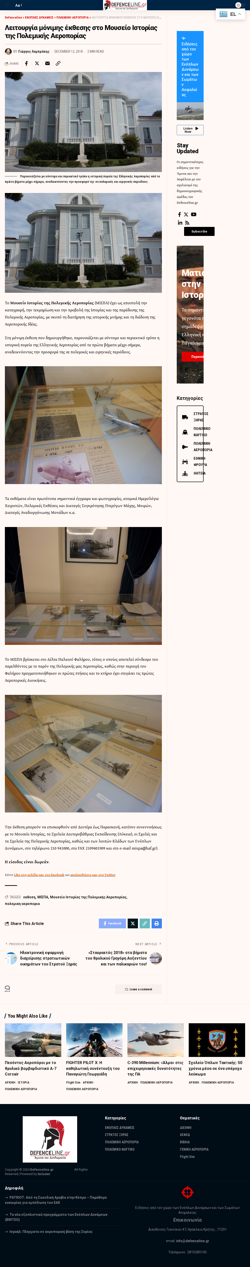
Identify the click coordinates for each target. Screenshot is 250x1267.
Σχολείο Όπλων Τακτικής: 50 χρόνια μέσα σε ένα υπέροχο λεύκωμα (215, 1068)
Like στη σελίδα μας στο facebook (39, 874)
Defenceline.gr (42, 1169)
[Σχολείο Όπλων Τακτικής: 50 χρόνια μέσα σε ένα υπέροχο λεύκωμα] (217, 1040)
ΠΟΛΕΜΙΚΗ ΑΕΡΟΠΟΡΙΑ (21, 1089)
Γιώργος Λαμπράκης (34, 51)
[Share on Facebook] (26, 63)
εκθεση (29, 897)
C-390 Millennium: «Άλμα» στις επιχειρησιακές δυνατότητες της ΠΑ (155, 1068)
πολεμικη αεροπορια (22, 904)
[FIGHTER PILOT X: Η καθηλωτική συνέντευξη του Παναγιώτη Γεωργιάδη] (94, 1040)
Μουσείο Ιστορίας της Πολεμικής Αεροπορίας (88, 897)
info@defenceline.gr (192, 1241)
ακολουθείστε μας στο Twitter (92, 874)
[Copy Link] (58, 63)
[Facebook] (179, 214)
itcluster (44, 1174)
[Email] (47, 63)
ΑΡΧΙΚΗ (10, 1082)
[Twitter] (186, 214)
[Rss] (187, 223)
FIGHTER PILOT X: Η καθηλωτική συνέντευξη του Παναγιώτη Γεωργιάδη (93, 1068)
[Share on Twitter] (37, 63)
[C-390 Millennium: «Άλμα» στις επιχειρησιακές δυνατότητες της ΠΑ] (155, 1040)
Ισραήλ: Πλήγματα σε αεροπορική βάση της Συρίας (51, 1232)
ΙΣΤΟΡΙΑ (23, 1082)
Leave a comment (141, 989)
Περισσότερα (201, 357)
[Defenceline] (125, 5)
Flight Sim (73, 1082)
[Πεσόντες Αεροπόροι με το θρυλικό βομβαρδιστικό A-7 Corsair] (33, 1040)
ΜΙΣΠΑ (42, 897)
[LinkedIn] (180, 223)
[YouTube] (194, 214)
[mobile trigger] (9, 5)
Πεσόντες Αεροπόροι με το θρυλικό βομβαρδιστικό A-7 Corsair (30, 1068)
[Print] (157, 923)
